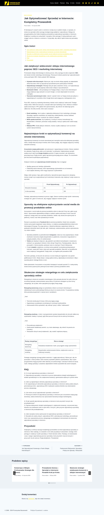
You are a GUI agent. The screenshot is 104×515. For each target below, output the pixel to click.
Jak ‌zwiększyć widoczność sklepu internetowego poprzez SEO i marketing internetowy (51, 50)
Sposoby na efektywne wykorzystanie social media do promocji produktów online (50, 54)
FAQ (28, 58)
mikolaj (19, 475)
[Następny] (89, 473)
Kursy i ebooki (54, 3)
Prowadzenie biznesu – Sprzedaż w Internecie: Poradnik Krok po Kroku (51, 470)
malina (28, 25)
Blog (67, 3)
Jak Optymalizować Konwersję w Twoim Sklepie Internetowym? (35, 448)
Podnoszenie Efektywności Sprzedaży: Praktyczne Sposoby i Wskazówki (71, 448)
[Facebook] (83, 3)
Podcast (62, 3)
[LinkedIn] (89, 3)
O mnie (72, 3)
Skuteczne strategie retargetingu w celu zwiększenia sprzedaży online (47, 56)
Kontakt (78, 3)
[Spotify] (98, 3)
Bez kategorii (28, 15)
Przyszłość (30, 60)
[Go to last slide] (14, 473)
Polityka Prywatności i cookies (39, 510)
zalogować (31, 498)
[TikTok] (92, 3)
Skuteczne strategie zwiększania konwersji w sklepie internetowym (79, 470)
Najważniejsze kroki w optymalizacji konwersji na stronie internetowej (46, 52)
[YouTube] (95, 3)
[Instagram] (86, 3)
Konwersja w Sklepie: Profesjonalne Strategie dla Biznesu (24, 470)
